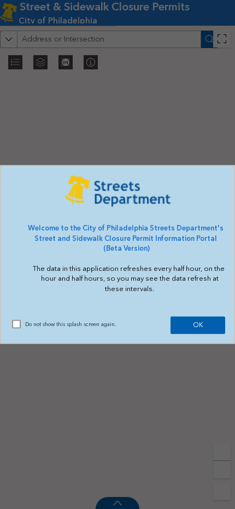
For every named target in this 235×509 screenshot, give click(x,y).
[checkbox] (16, 324)
